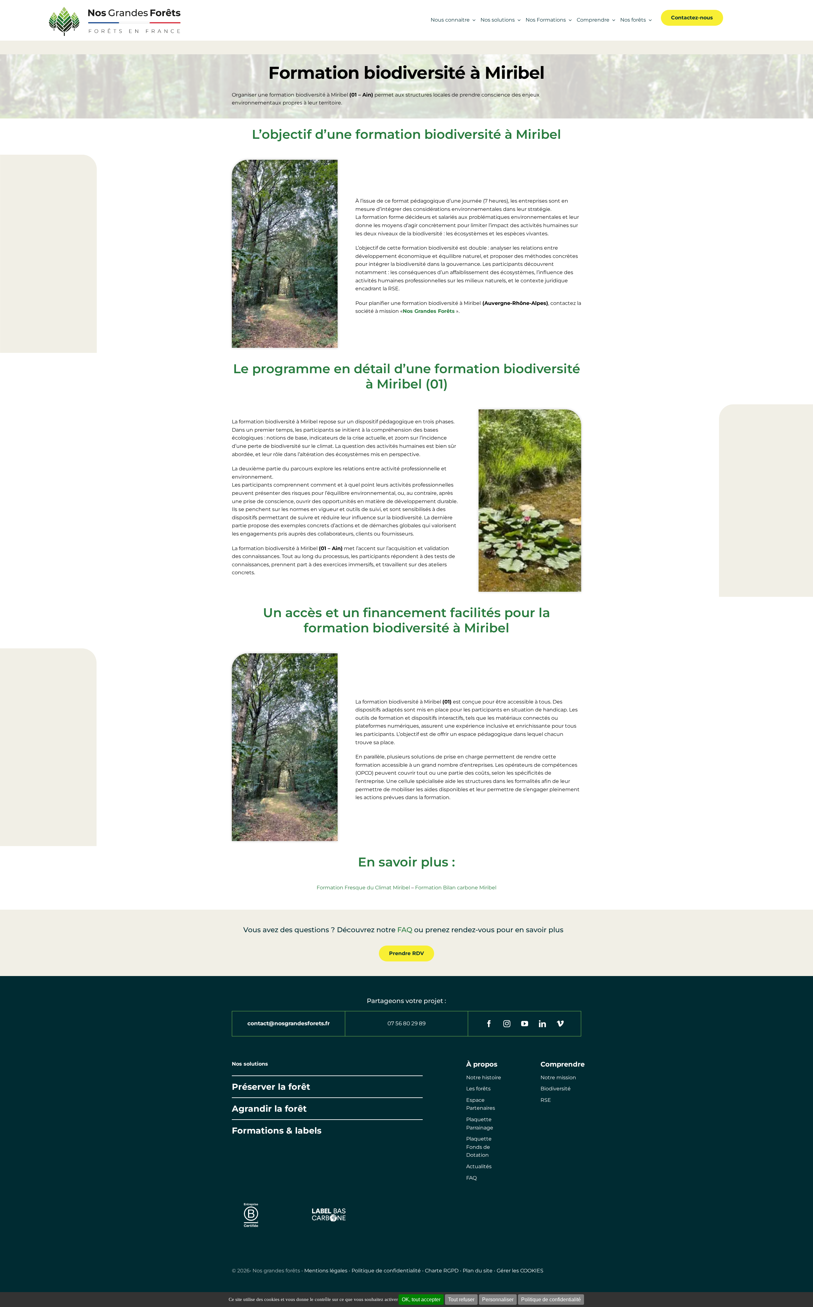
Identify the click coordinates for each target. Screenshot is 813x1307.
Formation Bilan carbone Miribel (455, 888)
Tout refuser (461, 1299)
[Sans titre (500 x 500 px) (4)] (251, 1200)
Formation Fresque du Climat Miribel (363, 888)
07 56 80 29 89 (406, 1023)
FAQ (404, 930)
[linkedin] (542, 1024)
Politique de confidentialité (386, 1271)
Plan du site (478, 1271)
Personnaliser (498, 1299)
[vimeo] (560, 1024)
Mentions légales (325, 1271)
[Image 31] (329, 1210)
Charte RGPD (442, 1271)
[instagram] (507, 1024)
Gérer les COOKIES (520, 1271)
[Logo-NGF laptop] (111, 7)
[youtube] (524, 1024)
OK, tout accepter (421, 1299)
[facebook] (489, 1024)
